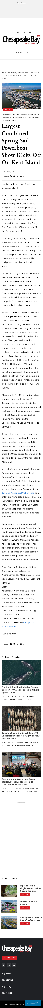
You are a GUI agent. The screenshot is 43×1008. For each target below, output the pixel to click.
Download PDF (33, 1003)
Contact (19, 52)
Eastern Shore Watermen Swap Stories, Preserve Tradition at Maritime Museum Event (18, 782)
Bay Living (6, 986)
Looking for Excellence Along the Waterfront (31, 918)
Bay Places (7, 993)
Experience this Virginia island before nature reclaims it (30, 888)
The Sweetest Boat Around (29, 903)
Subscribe (9, 957)
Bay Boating (7, 980)
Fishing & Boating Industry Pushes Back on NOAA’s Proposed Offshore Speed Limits (20, 690)
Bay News (8, 109)
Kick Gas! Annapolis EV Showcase (18, 493)
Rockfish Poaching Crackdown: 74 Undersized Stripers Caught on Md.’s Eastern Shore (21, 736)
